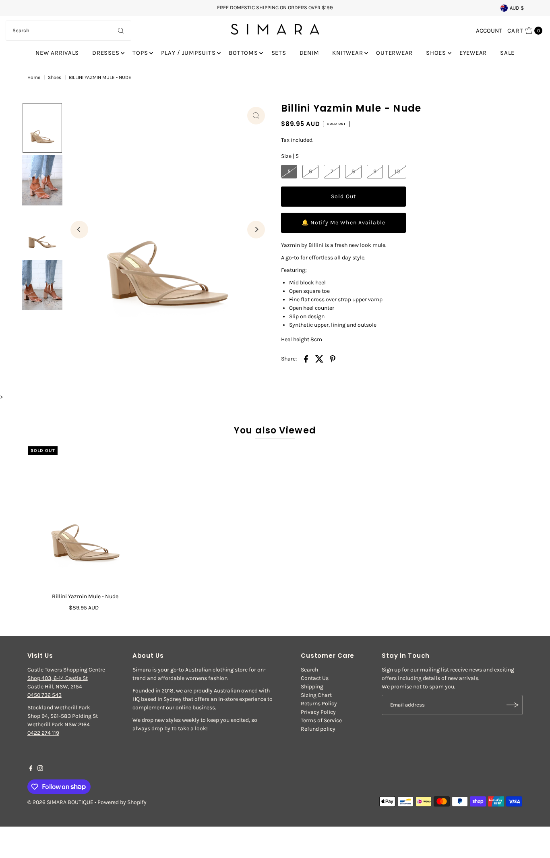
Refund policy (318, 728)
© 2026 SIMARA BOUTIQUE (60, 802)
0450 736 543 (44, 695)
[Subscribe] (512, 705)
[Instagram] (40, 769)
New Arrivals (57, 52)
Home (33, 77)
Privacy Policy (318, 712)
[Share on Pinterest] (333, 358)
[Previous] (79, 229)
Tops (140, 52)
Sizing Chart (316, 695)
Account (489, 30)
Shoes (436, 52)
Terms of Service (321, 720)
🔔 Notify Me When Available (343, 222)
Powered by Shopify (122, 802)
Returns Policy (319, 703)
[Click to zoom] (256, 115)
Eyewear (473, 52)
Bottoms (243, 52)
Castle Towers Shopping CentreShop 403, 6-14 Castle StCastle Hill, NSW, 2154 (66, 678)
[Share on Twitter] (319, 358)
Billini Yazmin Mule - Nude (85, 596)
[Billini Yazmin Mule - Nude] (85, 517)
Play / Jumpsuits (188, 52)
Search (309, 669)
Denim (309, 52)
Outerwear (394, 52)
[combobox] (68, 31)
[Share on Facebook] (306, 358)
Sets (278, 52)
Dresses (105, 52)
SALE (507, 52)
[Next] (256, 229)
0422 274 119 (43, 733)
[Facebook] (31, 769)
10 (397, 171)
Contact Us (315, 678)
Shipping (312, 686)
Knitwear (347, 52)
